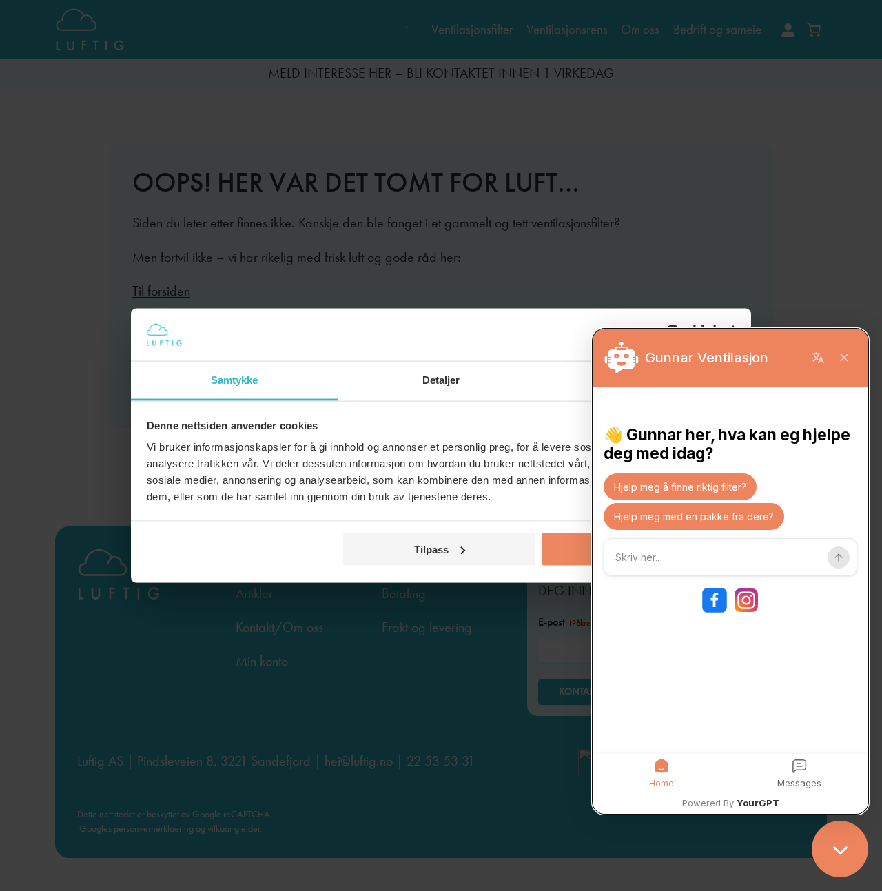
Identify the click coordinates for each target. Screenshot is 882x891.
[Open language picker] (818, 358)
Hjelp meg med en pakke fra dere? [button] (694, 516)
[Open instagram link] (746, 600)
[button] (661, 773)
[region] (730, 571)
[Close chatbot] (844, 358)
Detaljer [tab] (441, 380)
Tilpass (431, 549)
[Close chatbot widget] (840, 849)
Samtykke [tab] (234, 380)
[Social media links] (730, 600)
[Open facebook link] (714, 600)
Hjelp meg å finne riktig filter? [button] (680, 487)
